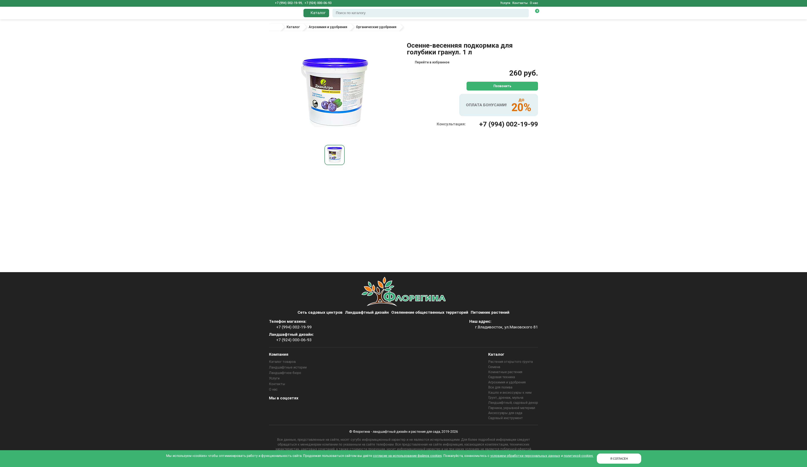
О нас (534, 3)
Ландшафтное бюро (285, 373)
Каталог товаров (282, 362)
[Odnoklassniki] (284, 407)
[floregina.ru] (284, 13)
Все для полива (500, 387)
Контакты (520, 3)
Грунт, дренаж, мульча (505, 398)
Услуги (505, 3)
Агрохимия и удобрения (507, 382)
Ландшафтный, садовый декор (513, 403)
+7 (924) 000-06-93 (318, 3)
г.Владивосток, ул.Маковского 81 (506, 327)
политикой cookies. (578, 456)
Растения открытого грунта (510, 362)
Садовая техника (501, 377)
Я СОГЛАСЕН (619, 458)
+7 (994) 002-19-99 (508, 124)
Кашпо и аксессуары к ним (509, 393)
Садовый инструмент (505, 418)
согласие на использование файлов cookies (407, 456)
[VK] (296, 407)
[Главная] (274, 27)
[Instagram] (273, 407)
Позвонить (502, 86)
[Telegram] (318, 407)
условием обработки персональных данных (525, 456)
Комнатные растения (505, 372)
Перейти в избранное (432, 62)
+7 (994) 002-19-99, (288, 3)
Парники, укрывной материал (511, 408)
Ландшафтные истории (288, 367)
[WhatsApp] (307, 407)
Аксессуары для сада (505, 413)
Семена (494, 367)
